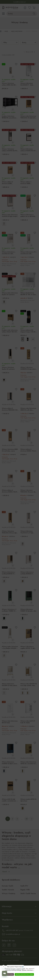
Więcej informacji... (28, 970)
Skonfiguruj (9, 974)
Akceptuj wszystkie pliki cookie (24, 974)
